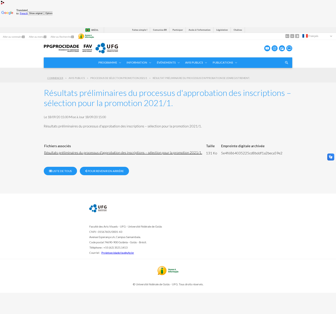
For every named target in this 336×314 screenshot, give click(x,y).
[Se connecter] (2, 3)
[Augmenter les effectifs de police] (287, 36)
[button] (108, 62)
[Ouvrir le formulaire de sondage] (287, 63)
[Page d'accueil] (61, 51)
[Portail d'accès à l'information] (168, 274)
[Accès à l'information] (86, 36)
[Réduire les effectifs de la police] (292, 36)
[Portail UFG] (107, 52)
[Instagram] (275, 48)
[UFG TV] (289, 48)
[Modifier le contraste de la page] (297, 36)
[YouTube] (267, 48)
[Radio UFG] (282, 48)
